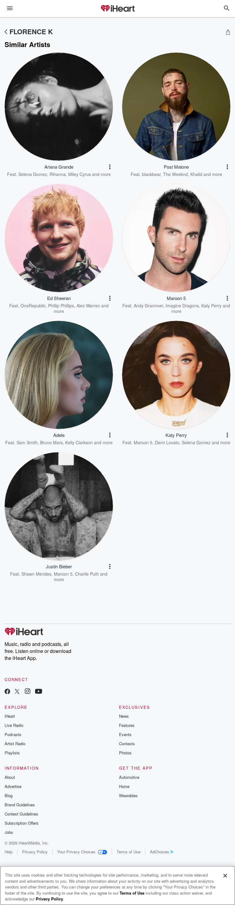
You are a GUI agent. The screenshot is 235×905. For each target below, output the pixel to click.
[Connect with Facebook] (7, 691)
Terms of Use (128, 852)
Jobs (9, 832)
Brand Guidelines (20, 805)
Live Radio (14, 725)
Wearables (128, 795)
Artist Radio (15, 743)
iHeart (10, 716)
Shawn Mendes (36, 574)
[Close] (225, 875)
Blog (9, 795)
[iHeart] (117, 9)
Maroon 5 (143, 442)
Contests (127, 743)
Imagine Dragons (182, 305)
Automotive (129, 777)
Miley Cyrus (79, 174)
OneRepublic (33, 305)
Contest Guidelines (21, 814)
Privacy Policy (35, 852)
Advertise (13, 786)
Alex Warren (88, 305)
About (10, 777)
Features (127, 725)
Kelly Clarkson (79, 442)
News (124, 716)
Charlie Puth (87, 574)
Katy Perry (211, 305)
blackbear (151, 174)
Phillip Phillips (61, 305)
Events (125, 734)
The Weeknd (175, 174)
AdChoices (159, 852)
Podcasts (13, 734)
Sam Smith (27, 442)
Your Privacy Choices (76, 852)
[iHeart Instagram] (27, 691)
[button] (110, 167)
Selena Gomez (32, 174)
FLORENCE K (31, 31)
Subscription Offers (22, 823)
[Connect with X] (17, 691)
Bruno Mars (51, 442)
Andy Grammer (148, 305)
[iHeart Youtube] (38, 691)
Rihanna (58, 174)
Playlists (12, 753)
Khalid (196, 174)
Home (124, 786)
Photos (125, 753)
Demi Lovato (167, 442)
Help (9, 852)
